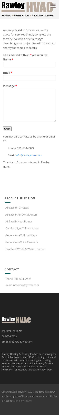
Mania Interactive (22, 400)
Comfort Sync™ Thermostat (22, 228)
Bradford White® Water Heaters (25, 249)
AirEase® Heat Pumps (19, 221)
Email (7, 72)
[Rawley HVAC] (27, 17)
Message (10, 86)
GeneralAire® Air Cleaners (21, 242)
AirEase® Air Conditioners (21, 214)
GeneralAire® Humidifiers (21, 235)
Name (8, 59)
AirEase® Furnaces (17, 207)
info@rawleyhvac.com (29, 155)
